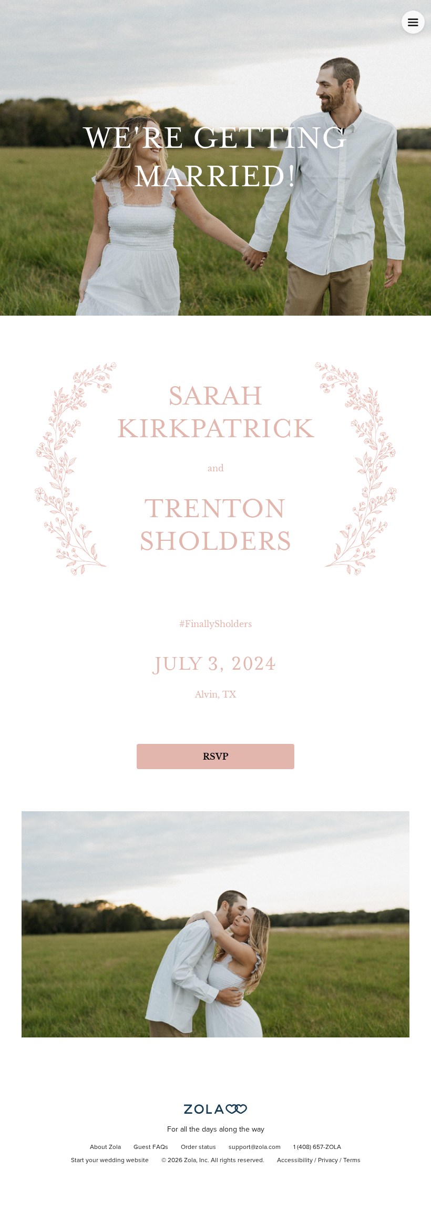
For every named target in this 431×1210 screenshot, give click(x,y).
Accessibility (295, 1160)
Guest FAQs (151, 1147)
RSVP (215, 756)
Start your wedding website (110, 1160)
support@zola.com (255, 1147)
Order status (198, 1147)
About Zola (105, 1147)
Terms (352, 1160)
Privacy (328, 1160)
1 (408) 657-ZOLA (317, 1147)
